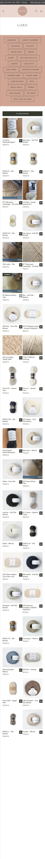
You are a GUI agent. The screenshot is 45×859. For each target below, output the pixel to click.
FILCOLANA (15, 46)
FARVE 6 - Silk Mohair (8, 172)
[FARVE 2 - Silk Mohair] (12, 719)
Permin (31, 87)
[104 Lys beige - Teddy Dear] (12, 345)
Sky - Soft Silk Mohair (28, 296)
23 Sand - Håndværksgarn (9, 141)
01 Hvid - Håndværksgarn (29, 764)
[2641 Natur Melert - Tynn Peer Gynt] (12, 562)
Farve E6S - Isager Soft (10, 701)
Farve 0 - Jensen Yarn (29, 389)
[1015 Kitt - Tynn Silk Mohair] (12, 314)
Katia (32, 81)
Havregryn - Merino (30, 638)
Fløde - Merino (8, 543)
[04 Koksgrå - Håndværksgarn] (12, 438)
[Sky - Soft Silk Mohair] (32, 283)
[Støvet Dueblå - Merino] (12, 657)
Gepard (31, 52)
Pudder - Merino (29, 732)
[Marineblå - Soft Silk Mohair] (32, 562)
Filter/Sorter (22, 113)
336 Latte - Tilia (9, 264)
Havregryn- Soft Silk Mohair (31, 234)
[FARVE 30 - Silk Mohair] (32, 531)
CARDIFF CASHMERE (30, 40)
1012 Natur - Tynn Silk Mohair (29, 420)
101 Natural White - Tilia (10, 296)
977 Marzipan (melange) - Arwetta (30, 265)
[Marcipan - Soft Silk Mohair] (32, 128)
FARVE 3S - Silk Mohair (9, 764)
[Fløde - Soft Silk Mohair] (12, 781)
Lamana (14, 64)
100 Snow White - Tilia (29, 482)
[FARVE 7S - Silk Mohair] (12, 626)
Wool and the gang (23, 99)
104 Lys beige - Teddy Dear (8, 358)
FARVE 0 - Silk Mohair (28, 172)
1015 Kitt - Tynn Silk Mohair (10, 327)
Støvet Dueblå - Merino (9, 670)
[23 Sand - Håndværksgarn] (12, 128)
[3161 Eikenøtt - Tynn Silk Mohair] (32, 688)
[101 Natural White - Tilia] (12, 283)
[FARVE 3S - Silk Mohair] (12, 750)
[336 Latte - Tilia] (12, 252)
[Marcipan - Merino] (32, 438)
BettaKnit (31, 93)
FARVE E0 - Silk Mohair (9, 234)
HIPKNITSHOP (16, 52)
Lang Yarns (11, 69)
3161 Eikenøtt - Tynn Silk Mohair (30, 701)
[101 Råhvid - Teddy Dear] (12, 843)
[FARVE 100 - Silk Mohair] (12, 407)
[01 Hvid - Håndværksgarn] (32, 750)
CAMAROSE (11, 40)
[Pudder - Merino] (32, 719)
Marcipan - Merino (30, 450)
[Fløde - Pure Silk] (12, 469)
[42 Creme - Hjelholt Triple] (32, 500)
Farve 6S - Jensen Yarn (10, 389)
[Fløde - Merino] (12, 531)
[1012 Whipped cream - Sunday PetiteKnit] (32, 314)
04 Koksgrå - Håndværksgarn (9, 451)
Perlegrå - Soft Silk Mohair (10, 606)
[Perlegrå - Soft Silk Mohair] (12, 593)
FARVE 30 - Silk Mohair (29, 544)
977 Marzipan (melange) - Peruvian (11, 203)
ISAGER (11, 58)
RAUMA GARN (32, 75)
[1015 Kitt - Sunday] (32, 657)
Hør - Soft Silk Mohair (28, 795)
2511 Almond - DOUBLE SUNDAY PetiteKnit (30, 607)
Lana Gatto (29, 64)
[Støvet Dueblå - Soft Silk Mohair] (12, 812)
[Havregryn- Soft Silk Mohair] (32, 221)
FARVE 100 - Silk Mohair (9, 420)
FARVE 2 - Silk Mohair (8, 733)
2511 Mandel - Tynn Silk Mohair (30, 826)
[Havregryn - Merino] (32, 626)
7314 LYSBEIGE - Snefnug (29, 358)
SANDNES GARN (13, 75)
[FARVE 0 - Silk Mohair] (32, 159)
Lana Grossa (15, 93)
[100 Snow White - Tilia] (32, 469)
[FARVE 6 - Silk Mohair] (12, 159)
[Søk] (36, 10)
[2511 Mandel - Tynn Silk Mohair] (32, 812)
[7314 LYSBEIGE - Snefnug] (32, 345)
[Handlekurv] (41, 10)
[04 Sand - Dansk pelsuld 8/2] (32, 190)
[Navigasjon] (3, 10)
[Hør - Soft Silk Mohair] (32, 781)
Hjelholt (30, 46)
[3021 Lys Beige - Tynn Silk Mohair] (32, 843)
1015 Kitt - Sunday (29, 669)
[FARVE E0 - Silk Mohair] (12, 221)
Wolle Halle (16, 87)
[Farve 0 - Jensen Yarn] (32, 376)
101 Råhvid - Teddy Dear (10, 857)
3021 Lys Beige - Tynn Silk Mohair (29, 857)
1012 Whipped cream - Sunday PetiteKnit (31, 327)
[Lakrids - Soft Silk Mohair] (12, 500)
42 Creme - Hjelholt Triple (30, 513)
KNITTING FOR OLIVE (28, 58)
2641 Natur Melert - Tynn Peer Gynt (10, 575)
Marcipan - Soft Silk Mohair (30, 141)
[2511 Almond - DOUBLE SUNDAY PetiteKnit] (32, 593)
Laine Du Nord (17, 81)
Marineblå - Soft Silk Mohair (30, 575)
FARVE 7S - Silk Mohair (9, 639)
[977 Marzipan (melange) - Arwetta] (32, 252)
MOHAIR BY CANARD (30, 69)
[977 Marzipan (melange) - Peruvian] (12, 190)
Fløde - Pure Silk (9, 481)
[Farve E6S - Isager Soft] (12, 688)
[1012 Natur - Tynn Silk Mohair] (32, 407)
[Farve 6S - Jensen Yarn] (12, 376)
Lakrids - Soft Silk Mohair (9, 513)
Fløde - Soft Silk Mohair (9, 795)
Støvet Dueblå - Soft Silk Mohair (10, 826)
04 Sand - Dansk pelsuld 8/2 (29, 203)
